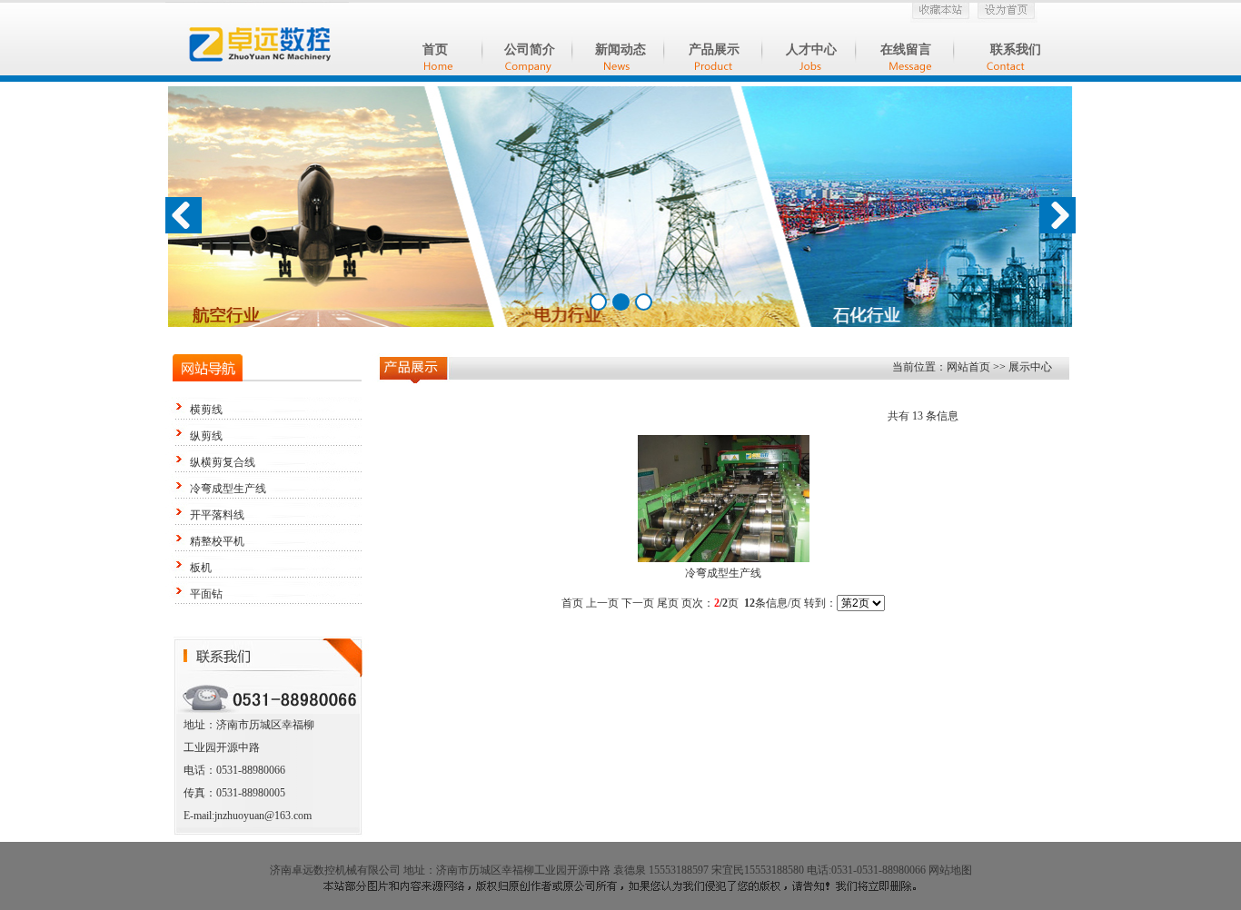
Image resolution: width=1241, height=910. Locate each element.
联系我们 (1015, 49)
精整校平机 (217, 541)
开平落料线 (217, 515)
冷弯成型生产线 (228, 488)
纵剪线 (206, 436)
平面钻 (206, 594)
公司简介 (529, 49)
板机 (201, 567)
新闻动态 (620, 49)
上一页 (602, 603)
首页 (435, 49)
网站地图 (950, 870)
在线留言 (905, 49)
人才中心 (811, 49)
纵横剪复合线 (222, 462)
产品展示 (714, 49)
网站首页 (970, 367)
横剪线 (206, 409)
